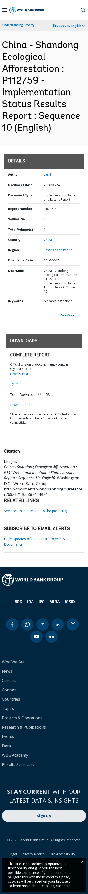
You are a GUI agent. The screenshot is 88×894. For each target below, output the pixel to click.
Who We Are (13, 661)
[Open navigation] (4, 10)
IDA (30, 601)
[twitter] (42, 624)
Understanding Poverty (18, 25)
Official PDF (19, 374)
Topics (8, 708)
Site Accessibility (62, 854)
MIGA (54, 601)
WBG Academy (15, 755)
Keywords (15, 301)
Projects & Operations (22, 718)
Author (13, 175)
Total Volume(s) (20, 229)
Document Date (20, 185)
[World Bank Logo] (26, 10)
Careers (9, 680)
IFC (41, 601)
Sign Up (44, 815)
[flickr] (51, 637)
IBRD (17, 601)
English (76, 26)
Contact (9, 689)
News (7, 671)
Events (8, 736)
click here (63, 885)
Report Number (20, 209)
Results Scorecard (18, 764)
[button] (83, 10)
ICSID (70, 601)
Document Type (20, 195)
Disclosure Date (20, 260)
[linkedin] (58, 624)
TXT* (14, 384)
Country (14, 240)
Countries (11, 699)
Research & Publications (24, 727)
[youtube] (36, 637)
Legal (12, 854)
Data (6, 746)
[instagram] (73, 624)
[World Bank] (44, 580)
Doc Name (16, 271)
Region (13, 250)
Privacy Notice (33, 854)
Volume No (16, 219)
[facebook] (12, 624)
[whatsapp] (27, 624)
